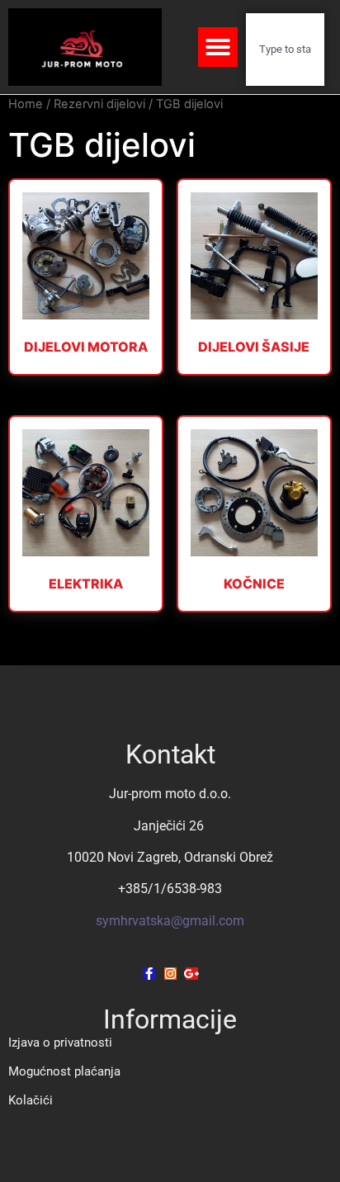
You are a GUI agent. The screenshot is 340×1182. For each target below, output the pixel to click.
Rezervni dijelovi (99, 104)
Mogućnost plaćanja (64, 1071)
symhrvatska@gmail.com (170, 921)
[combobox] (284, 49)
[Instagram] (170, 973)
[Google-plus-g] (192, 973)
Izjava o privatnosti (60, 1042)
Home (25, 104)
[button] (218, 47)
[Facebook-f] (149, 973)
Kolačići (30, 1100)
